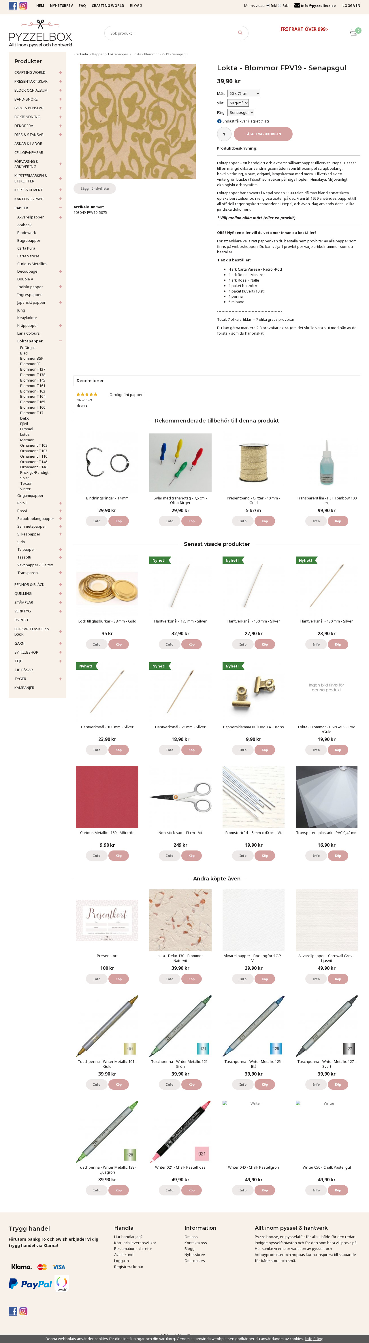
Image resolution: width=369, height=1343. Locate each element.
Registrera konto (128, 1266)
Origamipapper (30, 495)
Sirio (21, 541)
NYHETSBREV (61, 5)
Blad (24, 353)
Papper (21, 207)
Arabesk (24, 224)
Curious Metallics (32, 263)
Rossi (22, 510)
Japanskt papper (31, 302)
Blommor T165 (32, 401)
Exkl (286, 5)
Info (96, 521)
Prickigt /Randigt (34, 472)
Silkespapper (28, 534)
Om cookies (194, 1260)
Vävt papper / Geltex (35, 564)
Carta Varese (28, 256)
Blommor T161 (32, 385)
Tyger (20, 678)
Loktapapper (30, 341)
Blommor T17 (31, 412)
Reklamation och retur (133, 1248)
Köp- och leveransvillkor (135, 1242)
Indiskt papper (30, 286)
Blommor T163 (32, 391)
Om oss (191, 1236)
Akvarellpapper (30, 217)
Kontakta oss (195, 1242)
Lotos (25, 434)
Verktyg (22, 611)
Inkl (274, 5)
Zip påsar (23, 669)
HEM (40, 5)
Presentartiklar (31, 81)
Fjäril (24, 423)
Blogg (136, 5)
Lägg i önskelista (95, 188)
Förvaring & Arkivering (26, 164)
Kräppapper (27, 325)
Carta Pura (26, 248)
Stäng (318, 1338)
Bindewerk (26, 232)
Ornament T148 (33, 466)
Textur (26, 483)
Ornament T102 (33, 445)
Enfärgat (27, 347)
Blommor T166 (32, 407)
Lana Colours (28, 333)
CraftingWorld (30, 72)
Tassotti (24, 557)
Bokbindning (27, 116)
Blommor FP (30, 363)
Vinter (25, 488)
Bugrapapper (28, 240)
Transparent (28, 572)
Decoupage (27, 271)
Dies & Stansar (29, 134)
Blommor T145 (32, 380)
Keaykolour (27, 317)
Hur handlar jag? (128, 1236)
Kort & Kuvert (28, 190)
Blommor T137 (32, 369)
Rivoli (22, 502)
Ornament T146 (33, 461)
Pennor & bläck (29, 584)
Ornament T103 (33, 450)
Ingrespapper (29, 294)
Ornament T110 (33, 456)
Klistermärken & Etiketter (30, 178)
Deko (24, 418)
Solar (24, 477)
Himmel (26, 428)
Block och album (31, 90)
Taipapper (26, 549)
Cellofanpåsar (28, 152)
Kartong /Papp (29, 198)
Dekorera (23, 125)
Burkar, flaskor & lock (31, 631)
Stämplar (23, 602)
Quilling (23, 593)
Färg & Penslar (29, 107)
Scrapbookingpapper (35, 518)
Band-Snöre (26, 99)
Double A (25, 279)
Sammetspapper (31, 526)
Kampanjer (24, 687)
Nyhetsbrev (194, 1254)
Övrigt (21, 620)
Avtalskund (123, 1254)
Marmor (27, 439)
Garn (19, 643)
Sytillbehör (26, 652)
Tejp (18, 660)
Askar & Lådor (28, 143)
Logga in (121, 1260)
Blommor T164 (32, 396)
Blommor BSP (32, 358)
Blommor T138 (32, 374)
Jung (21, 310)
